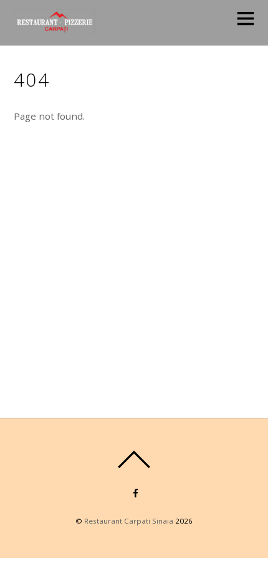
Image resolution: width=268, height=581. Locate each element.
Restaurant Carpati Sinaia (128, 521)
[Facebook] (135, 492)
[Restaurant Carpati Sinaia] (54, 27)
